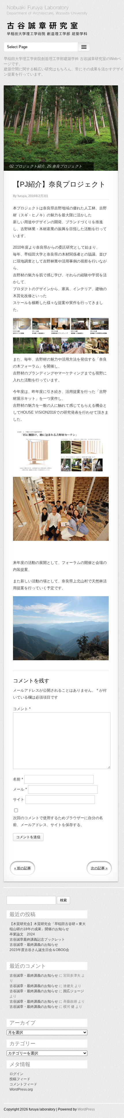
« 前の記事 (22, 868)
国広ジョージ (73, 991)
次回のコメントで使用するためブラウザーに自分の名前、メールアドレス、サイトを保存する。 (58, 821)
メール (20, 789)
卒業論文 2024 (22, 934)
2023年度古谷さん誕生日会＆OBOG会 (39, 950)
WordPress (86, 1109)
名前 (18, 779)
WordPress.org (21, 1089)
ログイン (16, 1074)
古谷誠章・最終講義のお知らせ (34, 945)
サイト (18, 799)
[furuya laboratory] (62, 21)
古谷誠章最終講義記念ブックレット (37, 939)
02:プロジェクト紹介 (27, 166)
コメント (22, 709)
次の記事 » (99, 868)
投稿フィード (20, 1079)
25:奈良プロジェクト (64, 166)
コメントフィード (23, 1084)
